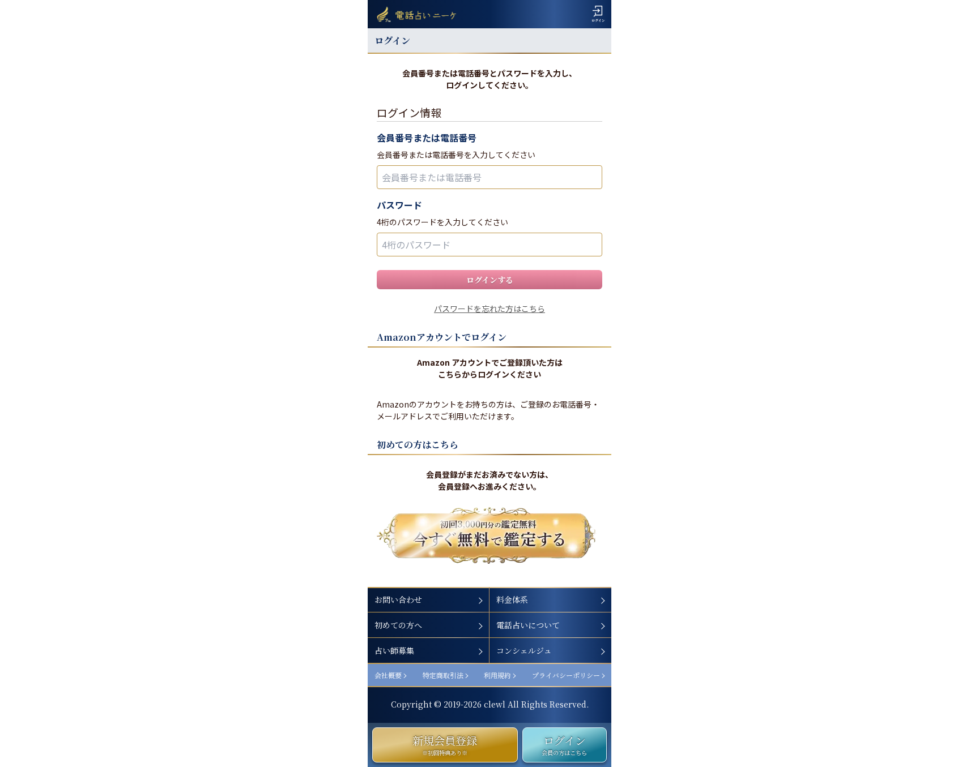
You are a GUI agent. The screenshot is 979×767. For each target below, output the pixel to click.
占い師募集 (394, 650)
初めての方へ (398, 625)
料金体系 (512, 599)
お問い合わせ (398, 599)
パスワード (399, 205)
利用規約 (497, 675)
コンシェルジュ (524, 650)
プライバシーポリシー (566, 675)
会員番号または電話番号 (426, 137)
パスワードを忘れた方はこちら (489, 308)
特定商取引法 (443, 675)
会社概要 (388, 675)
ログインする (489, 279)
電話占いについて (528, 625)
